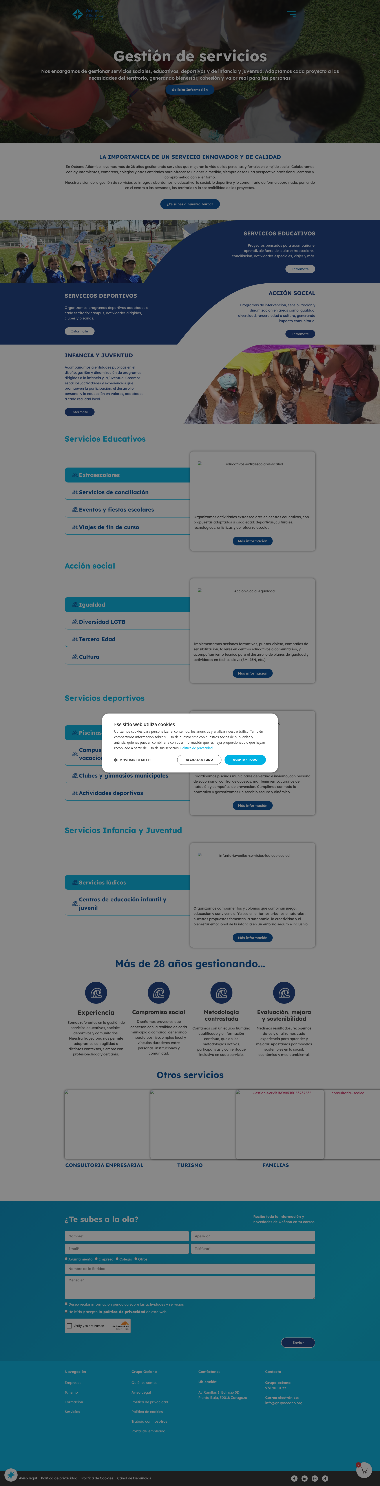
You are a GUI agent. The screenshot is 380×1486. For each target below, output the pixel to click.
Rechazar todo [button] (199, 760)
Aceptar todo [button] (245, 760)
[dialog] (190, 743)
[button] (132, 760)
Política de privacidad (196, 748)
